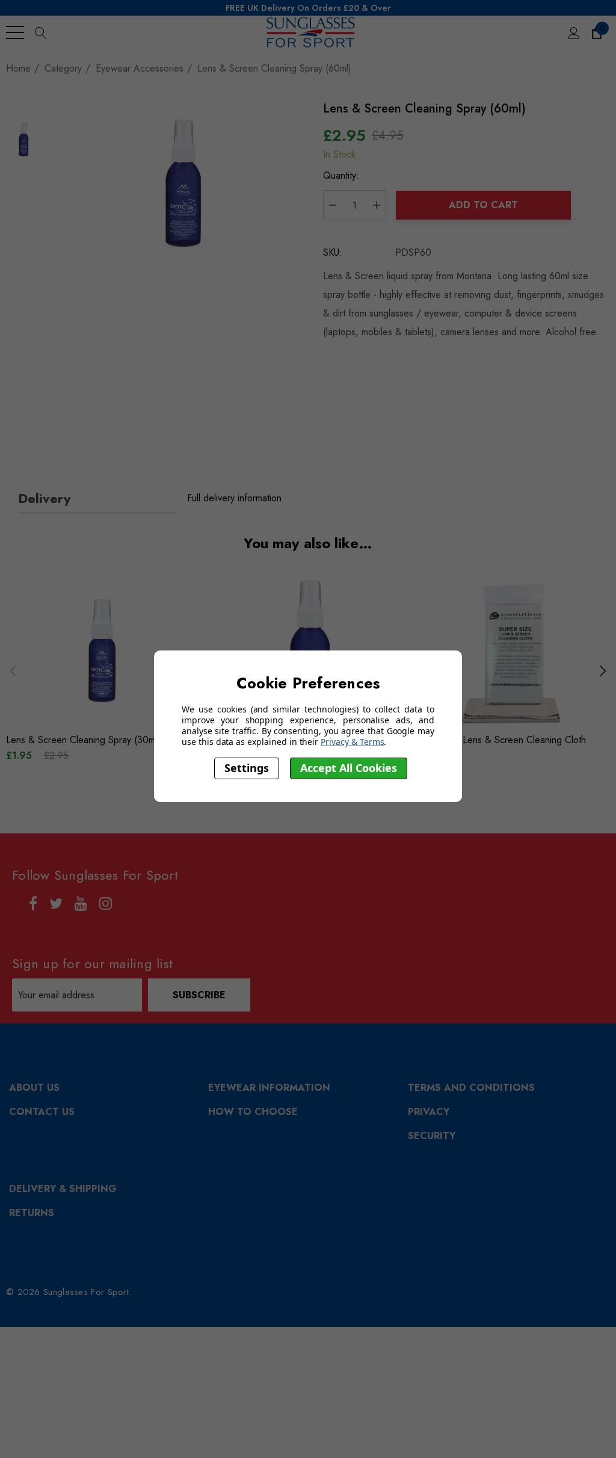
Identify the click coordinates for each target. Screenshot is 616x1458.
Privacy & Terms (352, 741)
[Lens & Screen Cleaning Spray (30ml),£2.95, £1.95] (103, 653)
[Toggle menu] (15, 32)
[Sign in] (573, 32)
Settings (246, 768)
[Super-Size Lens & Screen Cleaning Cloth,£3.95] (512, 653)
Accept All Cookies (348, 768)
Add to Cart (483, 205)
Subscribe (199, 995)
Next (603, 671)
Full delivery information (234, 498)
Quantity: (341, 175)
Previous (13, 671)
